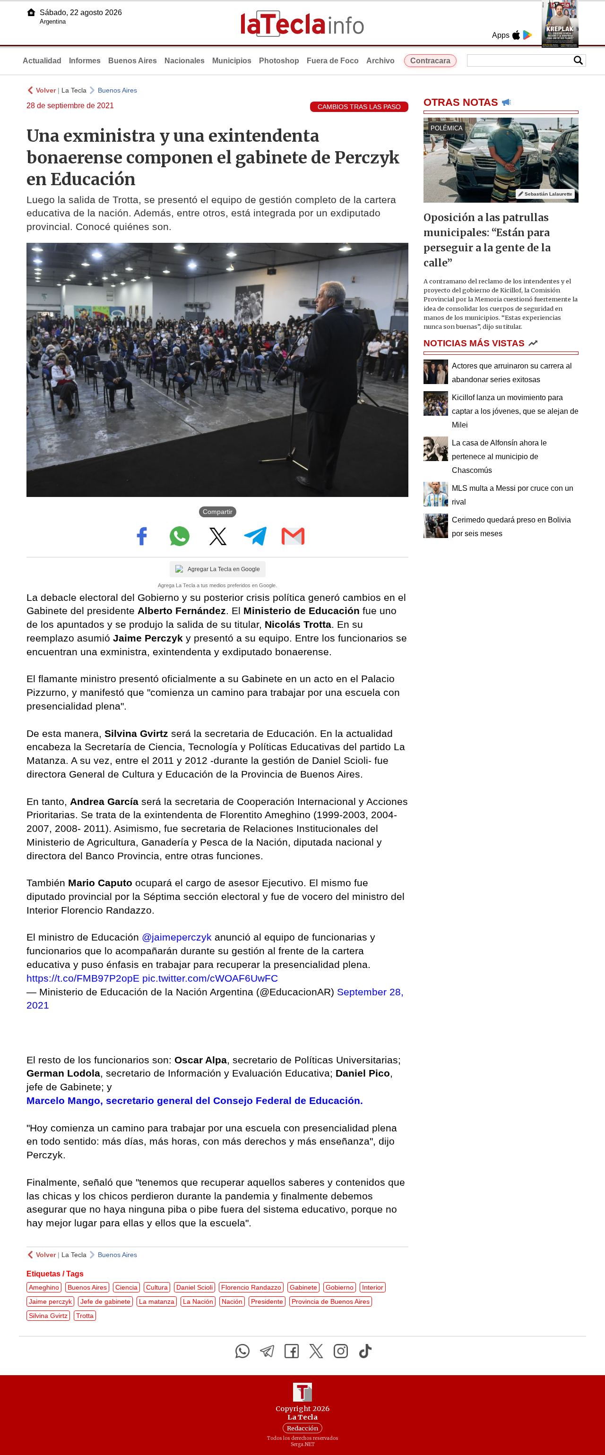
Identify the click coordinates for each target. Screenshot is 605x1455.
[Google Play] (527, 35)
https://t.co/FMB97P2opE (82, 978)
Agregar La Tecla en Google (224, 569)
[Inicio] (31, 12)
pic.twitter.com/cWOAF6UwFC (210, 978)
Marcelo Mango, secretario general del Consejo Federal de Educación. (194, 1100)
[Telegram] (267, 1351)
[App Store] (516, 35)
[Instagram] (341, 1351)
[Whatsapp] (242, 1351)
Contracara (430, 61)
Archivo (380, 61)
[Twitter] (316, 1351)
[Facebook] (291, 1351)
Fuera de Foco (333, 61)
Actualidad (42, 61)
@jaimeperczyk (177, 937)
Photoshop (279, 61)
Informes (85, 61)
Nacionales (184, 61)
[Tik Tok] (365, 1351)
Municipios (231, 61)
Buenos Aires (132, 61)
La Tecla (73, 90)
